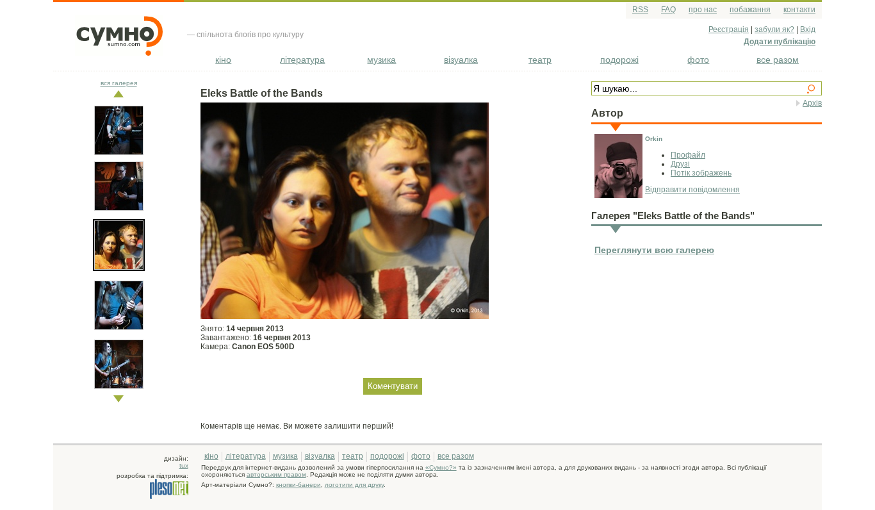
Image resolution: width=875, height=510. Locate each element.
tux (183, 465)
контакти (799, 9)
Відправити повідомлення (692, 189)
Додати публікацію (779, 41)
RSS (640, 9)
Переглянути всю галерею (654, 250)
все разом (777, 59)
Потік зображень (701, 173)
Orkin (653, 138)
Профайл (688, 155)
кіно (223, 59)
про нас (703, 9)
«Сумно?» (441, 467)
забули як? (774, 29)
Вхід (807, 29)
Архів (812, 103)
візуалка (461, 59)
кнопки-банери (298, 484)
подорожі (619, 59)
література (302, 59)
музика (381, 59)
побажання (750, 9)
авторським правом (276, 474)
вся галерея (119, 82)
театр (540, 59)
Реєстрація (728, 29)
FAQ (668, 9)
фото (698, 59)
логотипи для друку (354, 484)
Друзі (680, 164)
